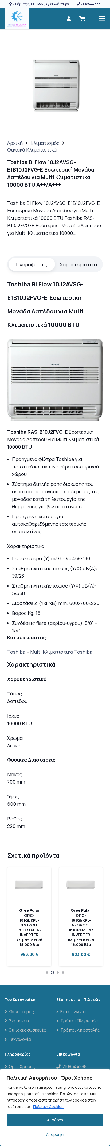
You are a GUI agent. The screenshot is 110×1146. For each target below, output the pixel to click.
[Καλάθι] (82, 18)
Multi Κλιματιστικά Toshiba (61, 652)
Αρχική (15, 143)
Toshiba (16, 652)
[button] (47, 972)
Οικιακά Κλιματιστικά (32, 149)
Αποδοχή (55, 1119)
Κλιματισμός (45, 143)
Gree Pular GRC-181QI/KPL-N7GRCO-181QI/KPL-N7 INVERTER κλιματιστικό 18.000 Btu (29, 927)
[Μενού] (102, 18)
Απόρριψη (55, 1134)
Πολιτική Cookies (48, 1106)
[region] (55, 1107)
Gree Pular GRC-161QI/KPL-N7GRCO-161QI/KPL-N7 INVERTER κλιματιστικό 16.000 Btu (81, 927)
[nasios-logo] (17, 18)
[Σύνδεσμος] (69, 19)
